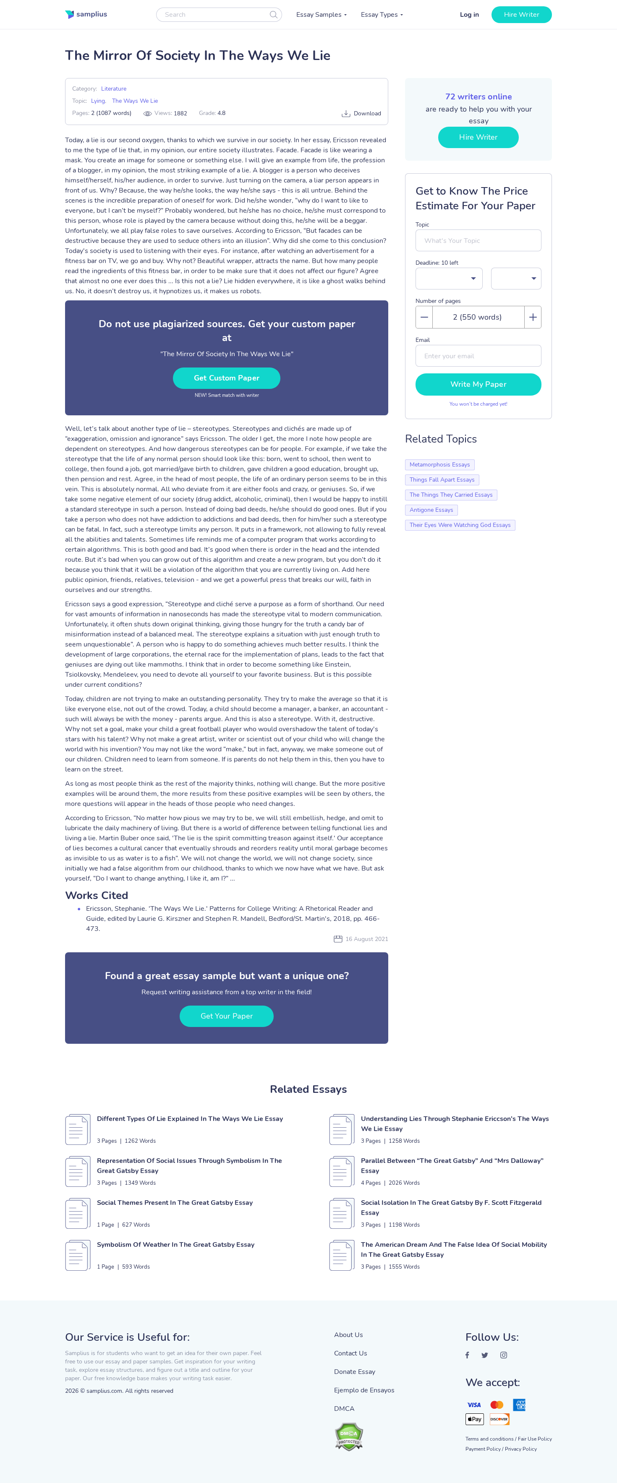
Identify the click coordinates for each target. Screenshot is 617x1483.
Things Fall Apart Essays (442, 480)
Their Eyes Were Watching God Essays (460, 525)
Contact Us (350, 1353)
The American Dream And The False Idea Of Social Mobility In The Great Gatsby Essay (454, 1249)
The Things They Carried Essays (451, 495)
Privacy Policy (521, 1449)
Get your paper (227, 1016)
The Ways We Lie (135, 101)
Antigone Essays (431, 510)
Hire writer (521, 14)
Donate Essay (354, 1371)
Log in (469, 14)
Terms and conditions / (490, 1439)
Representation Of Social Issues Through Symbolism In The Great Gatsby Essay (189, 1165)
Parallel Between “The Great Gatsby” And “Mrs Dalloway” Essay (452, 1165)
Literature (113, 89)
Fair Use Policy (535, 1439)
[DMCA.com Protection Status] (364, 1433)
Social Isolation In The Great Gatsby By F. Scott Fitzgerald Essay (451, 1207)
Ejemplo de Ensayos (364, 1390)
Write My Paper (478, 384)
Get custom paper (226, 378)
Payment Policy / (484, 1449)
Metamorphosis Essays (440, 465)
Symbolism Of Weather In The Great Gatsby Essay (175, 1244)
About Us (348, 1335)
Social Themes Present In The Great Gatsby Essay (175, 1202)
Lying (98, 101)
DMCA (344, 1408)
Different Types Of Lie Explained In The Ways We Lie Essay (190, 1118)
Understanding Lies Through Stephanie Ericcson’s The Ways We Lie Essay (455, 1124)
